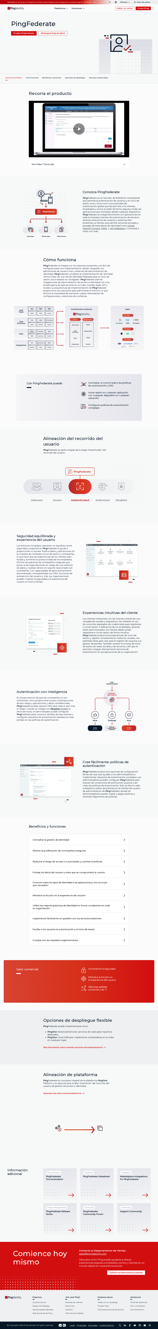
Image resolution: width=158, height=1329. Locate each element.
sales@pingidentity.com (93, 1253)
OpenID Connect (91, 228)
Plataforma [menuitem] (59, 8)
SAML (104, 228)
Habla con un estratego (108, 1302)
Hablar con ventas (125, 8)
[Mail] (145, 1325)
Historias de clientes (73, 1302)
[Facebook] (130, 1325)
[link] (24, 33)
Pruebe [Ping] (143, 8)
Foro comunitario (137, 1306)
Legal (72, 1325)
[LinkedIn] (125, 1325)
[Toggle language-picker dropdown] (115, 2)
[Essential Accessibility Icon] (62, 1325)
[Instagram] (150, 1325)
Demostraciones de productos (111, 1310)
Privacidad (81, 1325)
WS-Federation (118, 228)
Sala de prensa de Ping (42, 1313)
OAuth (131, 225)
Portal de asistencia (138, 1302)
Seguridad (93, 1325)
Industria (69, 1310)
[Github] (140, 1325)
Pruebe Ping (103, 1306)
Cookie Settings (106, 1325)
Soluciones (69, 1306)
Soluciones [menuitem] (77, 8)
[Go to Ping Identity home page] (16, 8)
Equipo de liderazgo (41, 1306)
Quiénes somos (39, 1302)
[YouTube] (135, 1325)
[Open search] (110, 2)
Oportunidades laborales (43, 1310)
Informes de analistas (74, 1313)
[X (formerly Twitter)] (120, 1325)
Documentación (137, 1310)
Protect (59, 709)
